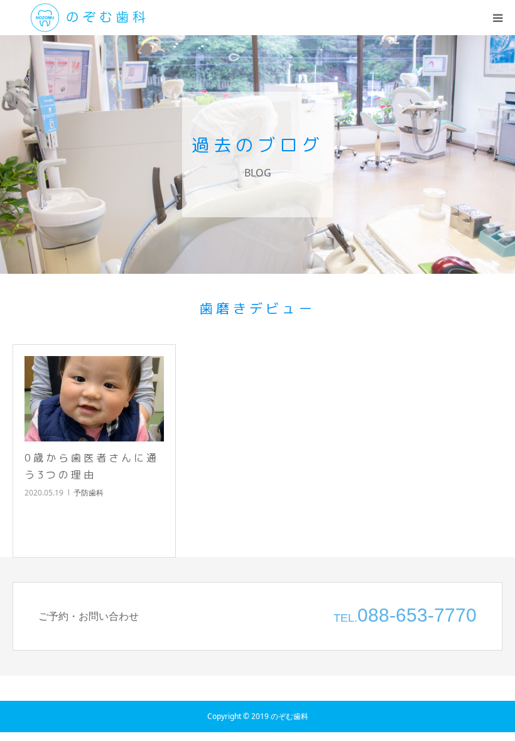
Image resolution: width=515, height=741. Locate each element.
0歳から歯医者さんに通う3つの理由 (91, 466)
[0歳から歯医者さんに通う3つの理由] (94, 398)
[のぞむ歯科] (88, 17)
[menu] (497, 17)
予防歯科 (88, 492)
